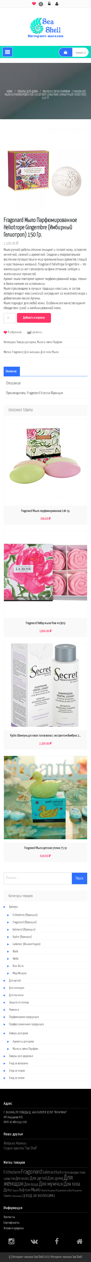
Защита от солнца (19, 1002)
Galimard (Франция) (24, 929)
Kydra (60, 1172)
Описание (11, 371)
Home (10, 91)
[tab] (11, 371)
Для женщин (32, 352)
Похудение (77, 1190)
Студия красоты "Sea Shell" (20, 1148)
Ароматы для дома (23, 1041)
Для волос (23, 1178)
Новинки (14, 1009)
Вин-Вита (18, 966)
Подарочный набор (64, 1190)
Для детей (15, 980)
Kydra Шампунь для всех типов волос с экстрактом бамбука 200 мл (46, 735)
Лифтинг (25, 1190)
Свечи (8, 1196)
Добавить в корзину (34, 317)
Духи (8, 1190)
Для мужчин (16, 995)
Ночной (44, 1190)
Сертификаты (11, 1222)
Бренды (13, 906)
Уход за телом (17, 1078)
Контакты (9, 1217)
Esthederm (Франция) (25, 915)
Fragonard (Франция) (25, 922)
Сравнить (36, 332)
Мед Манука (19, 973)
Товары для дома (27, 91)
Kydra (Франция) (22, 937)
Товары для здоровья (21, 1056)
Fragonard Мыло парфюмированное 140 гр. (45, 511)
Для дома (55, 1178)
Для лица (31, 1184)
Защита (15, 1190)
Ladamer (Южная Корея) (27, 944)
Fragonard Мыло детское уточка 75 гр (45, 848)
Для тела (46, 352)
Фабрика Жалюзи (15, 1143)
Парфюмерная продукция (24, 1017)
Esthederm (12, 1172)
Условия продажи (14, 1228)
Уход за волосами (18, 1063)
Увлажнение (17, 1196)
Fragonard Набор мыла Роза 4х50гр (45, 623)
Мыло (55, 352)
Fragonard (17, 352)
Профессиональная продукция (26, 1024)
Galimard (48, 1172)
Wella (16, 958)
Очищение (51, 1190)
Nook (15, 951)
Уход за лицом (17, 1070)
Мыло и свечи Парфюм (56, 91)
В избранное (15, 332)
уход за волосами (39, 1195)
